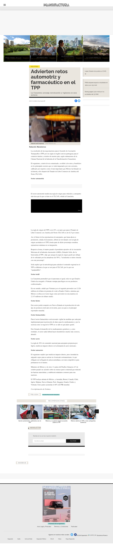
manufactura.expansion (75, 534)
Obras (59, 539)
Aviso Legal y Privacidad (44, 526)
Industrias (34, 66)
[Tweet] (79, 100)
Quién (18, 539)
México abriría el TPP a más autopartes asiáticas (83, 421)
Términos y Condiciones (61, 526)
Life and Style (28, 539)
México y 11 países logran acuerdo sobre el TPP (56, 421)
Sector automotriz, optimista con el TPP (29, 421)
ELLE (52, 539)
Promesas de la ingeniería (56, 523)
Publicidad (74, 526)
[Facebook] (76, 100)
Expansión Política (41, 539)
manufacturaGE (72, 534)
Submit (73, 441)
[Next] (97, 411)
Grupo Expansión (70, 539)
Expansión (10, 539)
